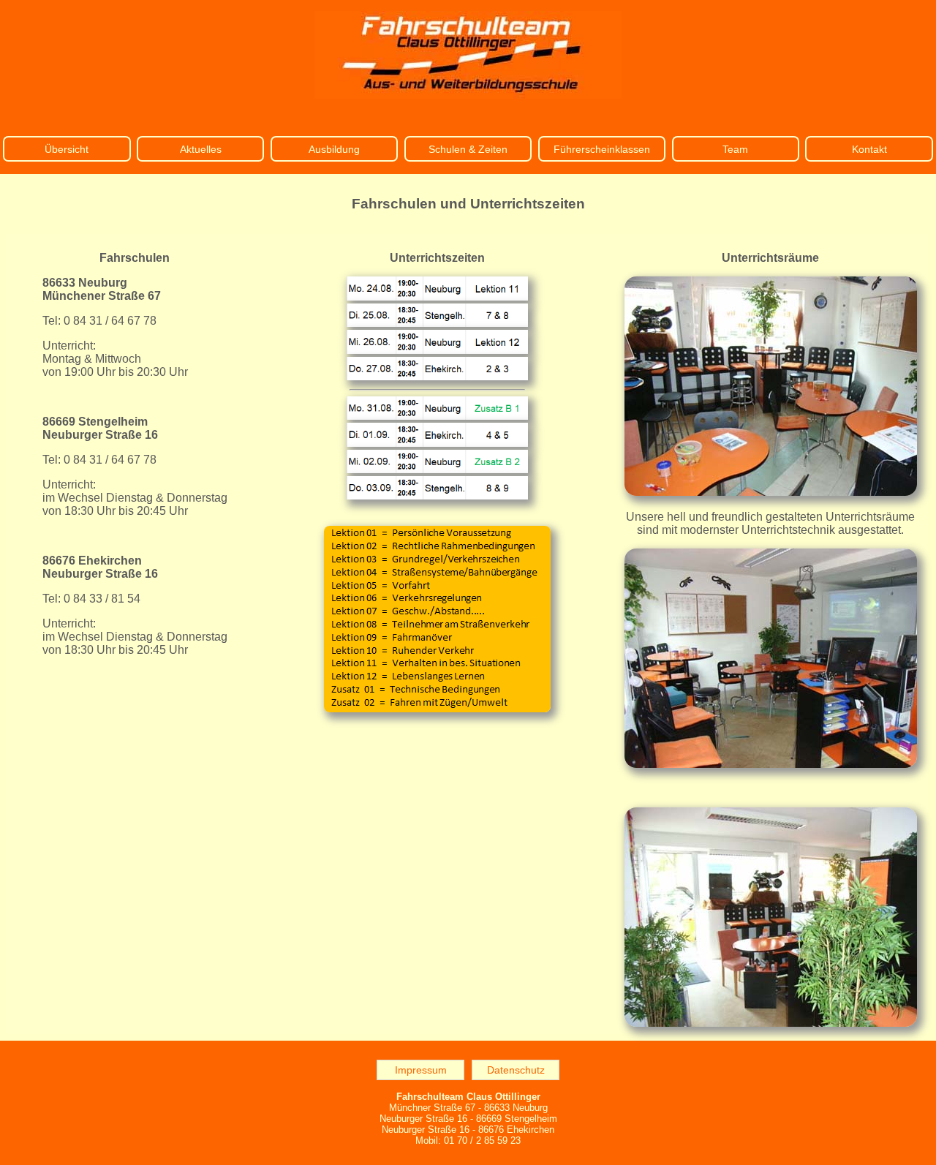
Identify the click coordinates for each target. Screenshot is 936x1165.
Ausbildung (334, 149)
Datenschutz (516, 1070)
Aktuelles (201, 149)
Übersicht (66, 149)
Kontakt (869, 149)
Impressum (421, 1070)
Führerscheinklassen (602, 149)
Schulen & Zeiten (468, 149)
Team (735, 149)
